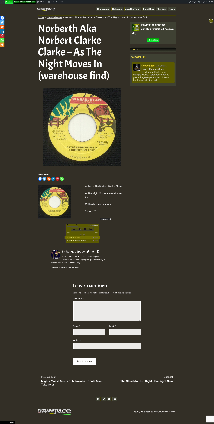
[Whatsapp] (62, 179)
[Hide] (1, 49)
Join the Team (132, 9)
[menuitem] (2, 2)
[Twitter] (44, 179)
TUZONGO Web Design (165, 412)
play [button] (79, 229)
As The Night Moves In (73, 237)
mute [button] (68, 224)
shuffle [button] (84, 235)
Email (112, 326)
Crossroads (103, 9)
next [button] (90, 229)
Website (77, 340)
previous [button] (74, 229)
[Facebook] (40, 179)
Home (41, 17)
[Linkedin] (53, 179)
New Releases (54, 17)
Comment (78, 298)
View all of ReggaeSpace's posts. (66, 267)
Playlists (161, 9)
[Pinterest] (57, 179)
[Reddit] (49, 179)
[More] (2, 44)
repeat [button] (80, 235)
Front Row (148, 9)
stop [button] (85, 229)
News (172, 9)
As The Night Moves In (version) (76, 240)
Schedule (117, 9)
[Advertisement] (153, 105)
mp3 (96, 237)
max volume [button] (77, 224)
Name (76, 326)
